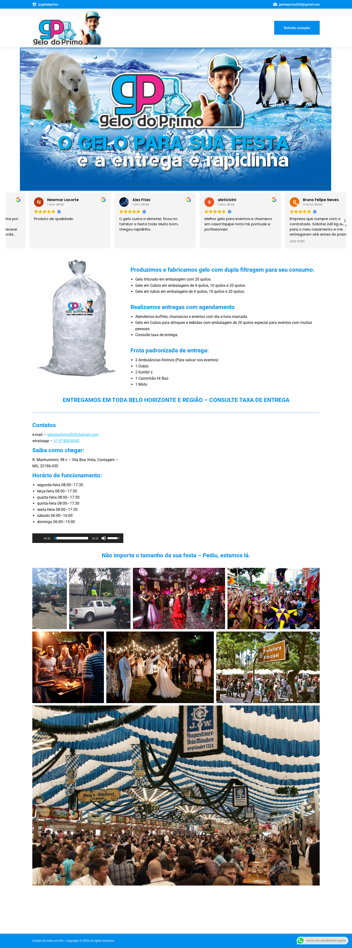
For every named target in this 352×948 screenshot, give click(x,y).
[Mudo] (103, 538)
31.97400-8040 (66, 441)
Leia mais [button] (19, 241)
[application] (77, 538)
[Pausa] (38, 538)
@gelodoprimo (48, 4)
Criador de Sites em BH (47, 940)
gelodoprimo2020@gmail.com (72, 434)
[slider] (71, 538)
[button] (344, 220)
